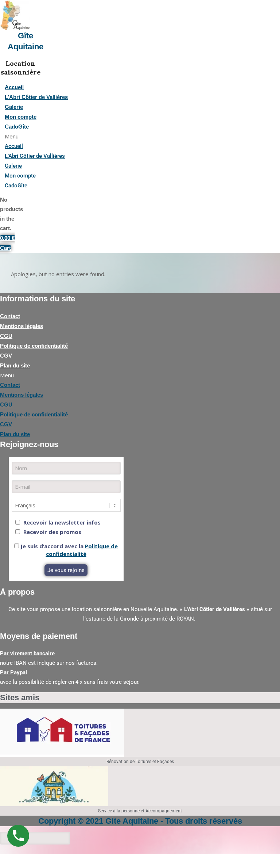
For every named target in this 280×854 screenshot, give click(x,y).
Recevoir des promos (51, 531)
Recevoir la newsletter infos (61, 522)
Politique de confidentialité (82, 549)
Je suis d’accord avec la (68, 549)
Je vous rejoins (66, 570)
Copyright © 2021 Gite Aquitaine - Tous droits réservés (140, 821)
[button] (86, 136)
